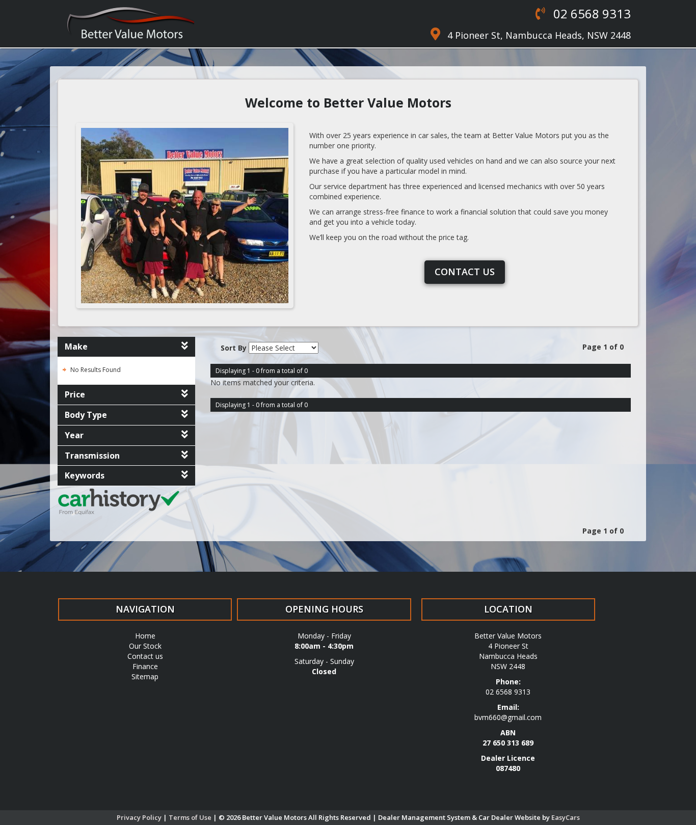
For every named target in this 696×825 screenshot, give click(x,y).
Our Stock (145, 646)
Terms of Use (191, 817)
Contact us (465, 271)
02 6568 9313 (590, 13)
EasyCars (565, 817)
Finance (145, 666)
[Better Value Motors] (130, 23)
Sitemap (144, 676)
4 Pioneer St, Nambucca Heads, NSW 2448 (539, 35)
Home (145, 636)
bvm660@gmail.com (508, 717)
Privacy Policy (140, 817)
